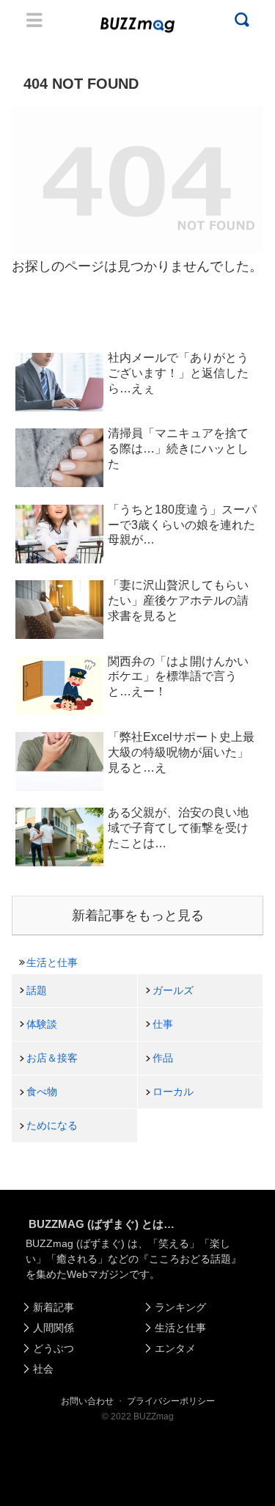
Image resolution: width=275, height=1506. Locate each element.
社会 (43, 1369)
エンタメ (175, 1348)
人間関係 (53, 1328)
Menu (34, 20)
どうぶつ (53, 1348)
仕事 (163, 1024)
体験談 (41, 1024)
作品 (163, 1058)
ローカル (173, 1091)
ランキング (180, 1307)
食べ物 (41, 1091)
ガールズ (173, 990)
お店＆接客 (52, 1058)
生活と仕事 (52, 962)
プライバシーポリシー (171, 1401)
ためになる (52, 1125)
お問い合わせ (87, 1401)
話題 (36, 990)
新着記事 (53, 1307)
